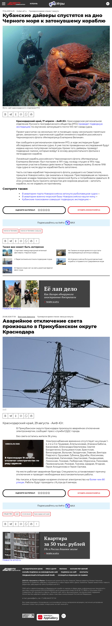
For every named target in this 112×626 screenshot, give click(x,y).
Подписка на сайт (68, 572)
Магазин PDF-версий (79, 569)
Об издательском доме (32, 569)
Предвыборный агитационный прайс (38, 575)
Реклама (63, 569)
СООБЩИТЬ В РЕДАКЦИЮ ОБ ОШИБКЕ (73, 575)
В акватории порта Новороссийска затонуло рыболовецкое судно (60, 193)
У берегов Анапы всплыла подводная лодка (33, 259)
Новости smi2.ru (12, 308)
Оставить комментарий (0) (89, 210)
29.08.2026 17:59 (9, 317)
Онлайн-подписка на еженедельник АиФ (40, 572)
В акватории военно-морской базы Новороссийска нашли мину (58, 196)
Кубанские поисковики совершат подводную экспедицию (55, 199)
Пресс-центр (51, 569)
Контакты (84, 572)
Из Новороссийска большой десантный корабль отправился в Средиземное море (86, 260)
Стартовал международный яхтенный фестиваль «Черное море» (30, 251)
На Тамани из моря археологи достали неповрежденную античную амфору (84, 251)
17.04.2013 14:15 (8, 11)
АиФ (4, 409)
